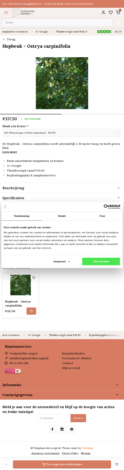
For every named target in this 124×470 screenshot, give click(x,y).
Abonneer (78, 418)
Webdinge (88, 448)
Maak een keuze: (15, 126)
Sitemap (85, 453)
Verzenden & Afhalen (76, 358)
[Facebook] (52, 429)
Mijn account (71, 368)
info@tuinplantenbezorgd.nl (28, 358)
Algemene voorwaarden (45, 453)
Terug (11, 39)
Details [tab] (62, 216)
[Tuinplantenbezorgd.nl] (23, 12)
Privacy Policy (70, 453)
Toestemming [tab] (21, 216)
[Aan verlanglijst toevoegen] (34, 278)
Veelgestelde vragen (23, 353)
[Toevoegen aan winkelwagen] (31, 311)
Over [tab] (102, 216)
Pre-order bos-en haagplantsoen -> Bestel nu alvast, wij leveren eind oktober (47, 3)
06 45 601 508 (18, 363)
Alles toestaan (101, 261)
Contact (67, 363)
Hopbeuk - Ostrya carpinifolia (18, 303)
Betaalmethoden (73, 353)
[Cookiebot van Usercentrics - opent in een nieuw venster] (106, 206)
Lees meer (9, 152)
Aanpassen (59, 261)
